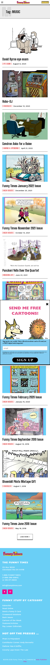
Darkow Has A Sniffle (11, 646)
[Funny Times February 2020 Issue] (25, 379)
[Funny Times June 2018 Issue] (25, 506)
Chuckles (7, 106)
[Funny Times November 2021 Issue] (25, 210)
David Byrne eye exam (15, 59)
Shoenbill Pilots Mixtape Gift (19, 481)
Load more (24, 536)
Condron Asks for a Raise (17, 144)
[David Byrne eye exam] (25, 41)
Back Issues (8, 190)
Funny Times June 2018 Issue (19, 524)
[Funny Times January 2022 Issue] (25, 168)
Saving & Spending (11, 148)
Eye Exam (6, 64)
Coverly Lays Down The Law (15, 650)
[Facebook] (4, 592)
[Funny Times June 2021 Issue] (25, 295)
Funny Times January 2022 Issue (21, 186)
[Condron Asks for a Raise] (25, 126)
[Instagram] (10, 592)
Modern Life (8, 275)
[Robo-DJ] (25, 83)
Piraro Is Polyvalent (11, 639)
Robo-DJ (7, 101)
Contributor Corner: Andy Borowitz (17, 642)
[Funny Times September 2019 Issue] (25, 421)
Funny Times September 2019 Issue (22, 439)
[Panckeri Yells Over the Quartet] (25, 252)
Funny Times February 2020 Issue (22, 397)
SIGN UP (25, 360)
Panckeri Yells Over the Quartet (20, 270)
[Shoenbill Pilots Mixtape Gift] (25, 463)
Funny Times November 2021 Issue (22, 228)
